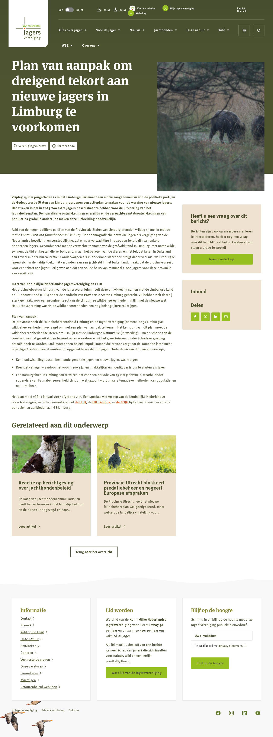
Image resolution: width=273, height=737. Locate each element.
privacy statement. (231, 645)
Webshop (141, 13)
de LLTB (80, 402)
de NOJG (122, 402)
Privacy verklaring (52, 710)
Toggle (69, 9)
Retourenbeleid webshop (38, 686)
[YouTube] (257, 713)
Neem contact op (221, 258)
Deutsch (242, 11)
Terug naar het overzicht (94, 551)
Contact (25, 618)
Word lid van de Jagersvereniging (136, 672)
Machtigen (28, 680)
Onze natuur (29, 639)
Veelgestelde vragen (35, 659)
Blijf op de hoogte (210, 662)
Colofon (74, 710)
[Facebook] (218, 713)
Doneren (26, 652)
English (241, 8)
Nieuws (25, 625)
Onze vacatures (31, 666)
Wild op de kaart (32, 632)
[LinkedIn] (244, 713)
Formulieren (29, 673)
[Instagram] (231, 713)
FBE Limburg (101, 402)
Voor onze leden (146, 8)
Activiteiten (28, 645)
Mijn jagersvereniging (182, 8)
